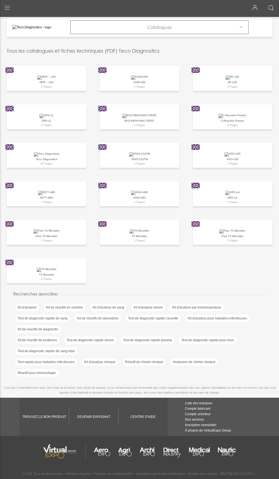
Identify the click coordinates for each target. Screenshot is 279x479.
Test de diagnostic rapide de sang (43, 318)
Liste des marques (198, 403)
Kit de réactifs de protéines (37, 340)
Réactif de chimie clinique (144, 362)
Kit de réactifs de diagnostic (38, 329)
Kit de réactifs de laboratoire (98, 318)
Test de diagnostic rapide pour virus (207, 340)
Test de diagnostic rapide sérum (90, 340)
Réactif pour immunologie (37, 373)
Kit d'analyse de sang (108, 307)
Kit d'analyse (27, 307)
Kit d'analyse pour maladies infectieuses (217, 318)
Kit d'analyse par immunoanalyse (196, 307)
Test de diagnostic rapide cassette (153, 318)
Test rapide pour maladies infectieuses (46, 362)
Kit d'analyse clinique (100, 362)
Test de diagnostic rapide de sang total (46, 351)
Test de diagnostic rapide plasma (147, 340)
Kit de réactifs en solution (64, 307)
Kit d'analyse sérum (148, 307)
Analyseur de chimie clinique (194, 362)
